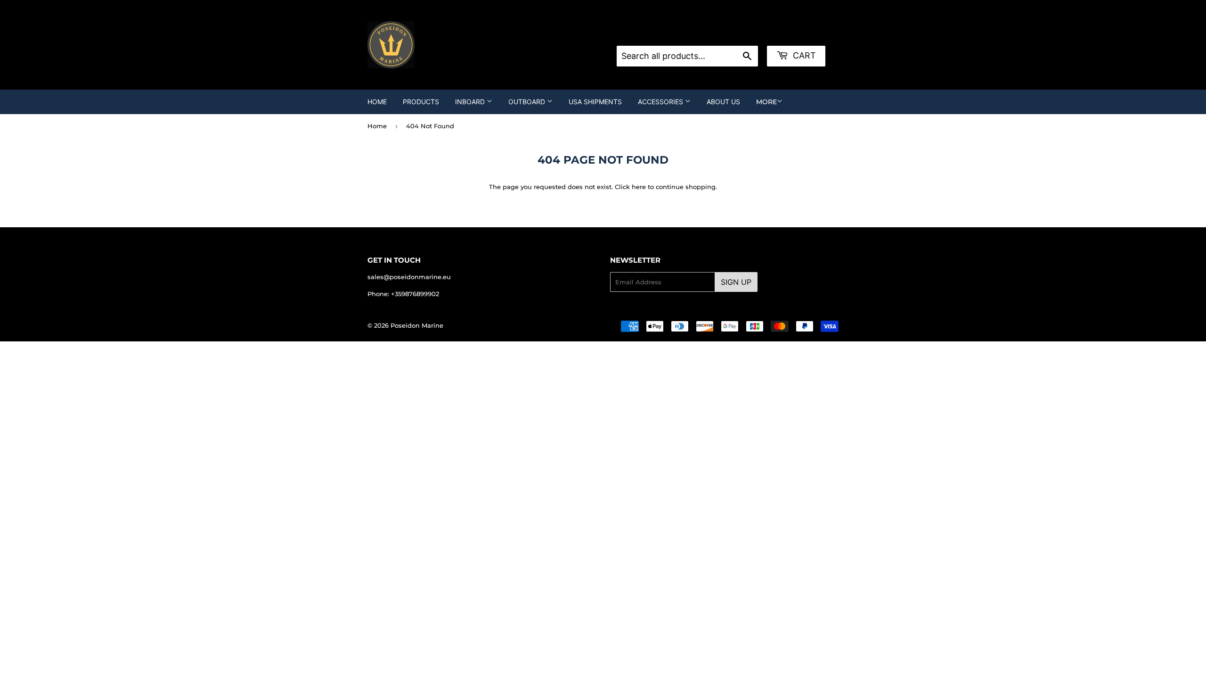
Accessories (661, 102)
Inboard (471, 102)
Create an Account (740, 34)
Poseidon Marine (417, 325)
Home (377, 102)
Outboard (527, 102)
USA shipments (595, 102)
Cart (803, 55)
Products (421, 102)
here (639, 186)
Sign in (692, 34)
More (766, 102)
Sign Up (736, 282)
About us (723, 102)
